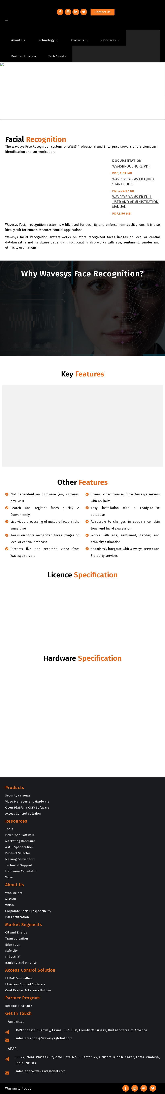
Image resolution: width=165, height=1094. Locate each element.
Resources (108, 40)
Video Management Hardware (27, 801)
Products (77, 40)
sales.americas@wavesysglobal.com (43, 1038)
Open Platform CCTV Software (27, 807)
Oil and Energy (16, 932)
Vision (9, 905)
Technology (45, 40)
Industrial (12, 956)
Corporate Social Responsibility (28, 911)
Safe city (11, 950)
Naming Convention (20, 859)
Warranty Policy (18, 1088)
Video (9, 877)
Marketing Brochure (20, 841)
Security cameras (17, 795)
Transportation (16, 938)
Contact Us (102, 12)
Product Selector (17, 853)
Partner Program (23, 56)
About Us (18, 40)
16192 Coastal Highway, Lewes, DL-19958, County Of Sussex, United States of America (81, 1030)
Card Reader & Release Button (28, 990)
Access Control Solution (23, 813)
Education (13, 944)
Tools (9, 829)
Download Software (20, 835)
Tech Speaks (57, 56)
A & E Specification (19, 847)
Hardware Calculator (21, 871)
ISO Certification (17, 917)
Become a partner (18, 1006)
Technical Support (19, 865)
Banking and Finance (21, 962)
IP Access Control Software (25, 984)
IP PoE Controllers (19, 978)
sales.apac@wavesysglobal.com (40, 1071)
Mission (10, 899)
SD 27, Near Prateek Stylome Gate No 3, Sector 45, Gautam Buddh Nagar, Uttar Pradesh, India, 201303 (87, 1060)
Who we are (14, 893)
